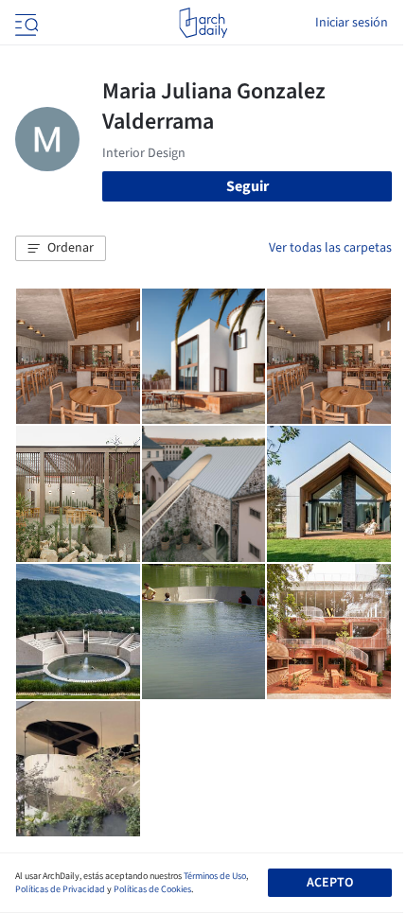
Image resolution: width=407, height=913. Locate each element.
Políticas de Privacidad (60, 889)
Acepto (330, 882)
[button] (60, 249)
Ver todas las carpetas (330, 247)
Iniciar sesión (351, 22)
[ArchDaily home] (203, 23)
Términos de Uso (215, 876)
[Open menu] (24, 22)
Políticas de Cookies (152, 889)
